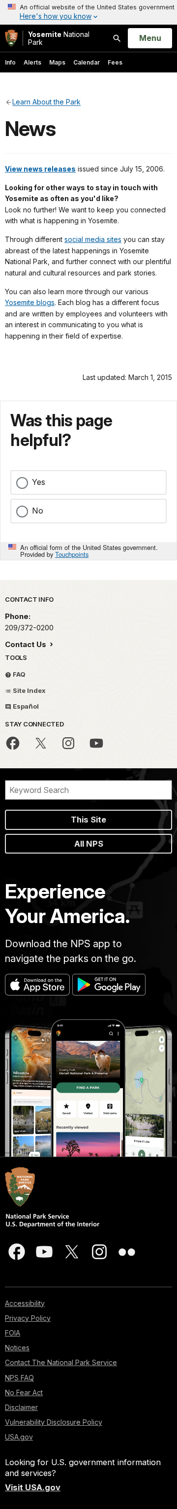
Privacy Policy (28, 1318)
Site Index (28, 690)
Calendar (86, 62)
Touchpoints (71, 554)
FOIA (12, 1333)
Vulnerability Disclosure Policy (53, 1422)
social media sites (92, 239)
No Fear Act (24, 1392)
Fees (115, 62)
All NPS (88, 844)
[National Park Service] (11, 38)
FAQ (18, 674)
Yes (38, 482)
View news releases (40, 169)
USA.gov (19, 1437)
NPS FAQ (19, 1377)
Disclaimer (21, 1407)
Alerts (32, 62)
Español (25, 706)
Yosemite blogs (30, 302)
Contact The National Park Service (61, 1362)
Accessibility (25, 1303)
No (37, 510)
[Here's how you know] (88, 12)
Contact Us (26, 644)
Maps (57, 62)
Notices (17, 1347)
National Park (58, 38)
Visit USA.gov (32, 1487)
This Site (88, 819)
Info (10, 62)
